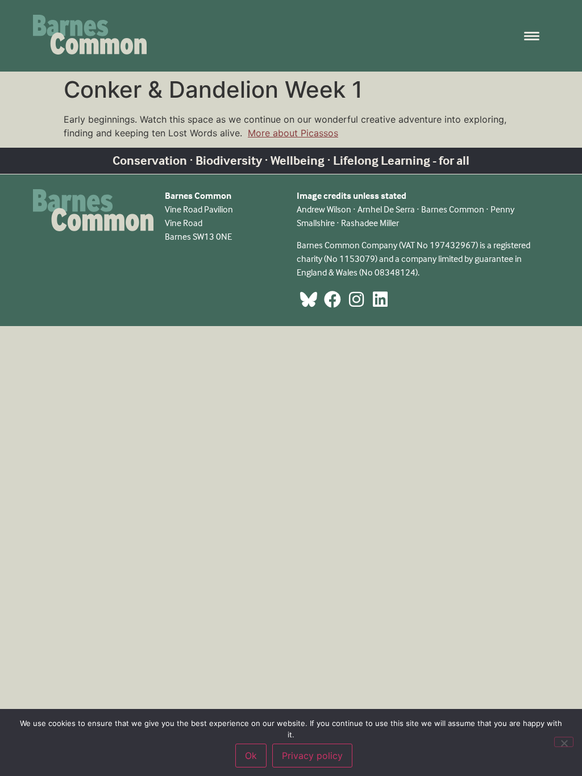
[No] (563, 742)
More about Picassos (293, 133)
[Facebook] (332, 299)
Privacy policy (312, 755)
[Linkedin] (380, 299)
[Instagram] (356, 299)
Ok (251, 755)
